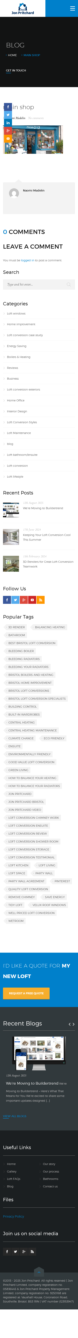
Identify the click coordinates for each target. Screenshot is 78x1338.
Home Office (15, 400)
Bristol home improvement (30, 682)
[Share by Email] (8, 139)
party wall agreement (26, 881)
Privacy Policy (13, 1216)
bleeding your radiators (28, 667)
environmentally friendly (29, 754)
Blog (10, 1186)
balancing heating (50, 627)
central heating (21, 722)
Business (13, 378)
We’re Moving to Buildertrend (43, 508)
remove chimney (21, 897)
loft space (16, 873)
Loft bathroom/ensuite (22, 454)
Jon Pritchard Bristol (26, 801)
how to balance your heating (32, 778)
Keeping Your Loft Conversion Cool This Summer (47, 537)
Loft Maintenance (19, 433)
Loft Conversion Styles (22, 422)
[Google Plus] (24, 600)
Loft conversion (17, 465)
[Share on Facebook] (8, 107)
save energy (55, 897)
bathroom (16, 635)
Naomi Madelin (16, 118)
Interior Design (17, 411)
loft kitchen (18, 865)
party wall (44, 873)
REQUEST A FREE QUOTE (26, 993)
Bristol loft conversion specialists (37, 698)
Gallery (11, 1171)
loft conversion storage (28, 849)
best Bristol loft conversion (31, 643)
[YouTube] (32, 600)
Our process (51, 1171)
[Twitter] (15, 600)
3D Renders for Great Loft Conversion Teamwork (48, 564)
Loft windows (16, 313)
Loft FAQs (13, 1178)
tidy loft (15, 905)
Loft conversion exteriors (23, 389)
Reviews (12, 367)
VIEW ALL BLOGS (14, 1116)
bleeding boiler (21, 651)
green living (18, 770)
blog (10, 443)
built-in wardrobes (24, 714)
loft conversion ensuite (28, 825)
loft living (47, 865)
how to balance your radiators (34, 786)
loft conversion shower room (33, 841)
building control (22, 706)
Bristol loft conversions (28, 690)
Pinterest (62, 881)
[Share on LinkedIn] (8, 123)
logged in (27, 260)
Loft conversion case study (25, 335)
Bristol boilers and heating (30, 674)
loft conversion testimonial (31, 857)
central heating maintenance (32, 730)
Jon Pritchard (19, 793)
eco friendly (54, 738)
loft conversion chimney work (33, 817)
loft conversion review (27, 833)
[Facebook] (7, 600)
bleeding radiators (24, 659)
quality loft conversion (28, 889)
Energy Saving (16, 346)
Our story (49, 1164)
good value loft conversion (31, 762)
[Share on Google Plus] (8, 131)
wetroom (16, 920)
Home (12, 55)
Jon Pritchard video (24, 809)
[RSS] (41, 600)
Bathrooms (50, 1178)
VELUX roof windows (49, 905)
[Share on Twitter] (8, 115)
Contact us (50, 1186)
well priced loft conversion (31, 913)
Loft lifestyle (15, 476)
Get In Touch (16, 70)
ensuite (14, 746)
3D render (16, 627)
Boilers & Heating (18, 357)
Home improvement (21, 324)
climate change (21, 738)
